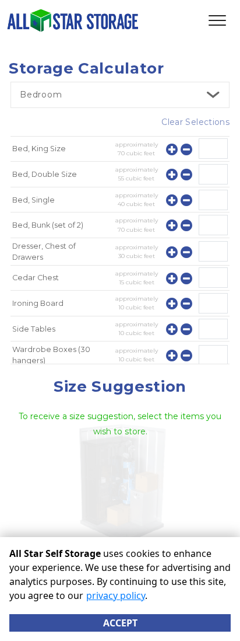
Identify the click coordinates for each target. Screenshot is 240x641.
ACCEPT (120, 622)
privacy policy (115, 595)
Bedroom (41, 94)
